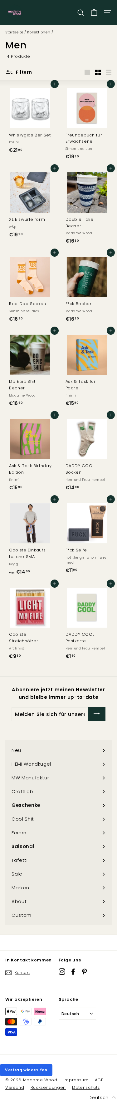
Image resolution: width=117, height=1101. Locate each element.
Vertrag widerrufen (26, 1070)
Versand (14, 1087)
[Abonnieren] (96, 714)
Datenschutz (86, 1087)
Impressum (76, 1080)
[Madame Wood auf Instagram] (62, 971)
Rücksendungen (48, 1087)
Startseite (14, 32)
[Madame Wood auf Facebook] (73, 971)
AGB (99, 1080)
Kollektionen (38, 32)
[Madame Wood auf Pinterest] (84, 971)
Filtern (23, 72)
